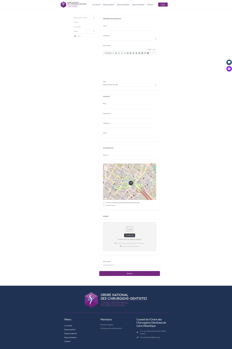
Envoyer (129, 273)
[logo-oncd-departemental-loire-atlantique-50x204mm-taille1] (73, 4)
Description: (106, 45)
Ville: (105, 81)
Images (76, 31)
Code (154, 49)
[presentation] (109, 53)
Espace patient (70, 329)
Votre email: (107, 261)
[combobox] (129, 39)
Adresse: (106, 155)
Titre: (105, 26)
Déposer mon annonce (80, 17)
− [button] (105, 169)
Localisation (77, 26)
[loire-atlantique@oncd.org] (138, 337)
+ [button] (105, 166)
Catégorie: (107, 35)
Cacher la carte (110, 205)
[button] (109, 53)
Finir (79, 36)
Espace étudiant (70, 337)
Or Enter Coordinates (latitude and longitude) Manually (122, 202)
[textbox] (110, 84)
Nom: (105, 103)
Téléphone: (107, 123)
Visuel (149, 49)
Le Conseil (68, 326)
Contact (76, 22)
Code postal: (107, 113)
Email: (105, 133)
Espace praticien (70, 333)
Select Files (130, 235)
